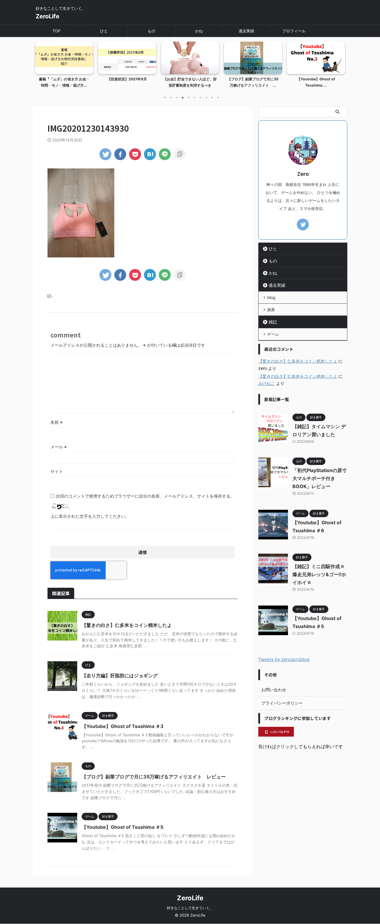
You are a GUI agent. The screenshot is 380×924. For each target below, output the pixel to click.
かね (199, 30)
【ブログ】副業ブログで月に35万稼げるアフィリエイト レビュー (154, 777)
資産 (271, 309)
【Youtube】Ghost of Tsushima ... (316, 82)
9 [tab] (212, 98)
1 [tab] (165, 98)
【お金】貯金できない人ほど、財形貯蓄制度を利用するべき (190, 82)
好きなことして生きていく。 (190, 908)
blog (271, 297)
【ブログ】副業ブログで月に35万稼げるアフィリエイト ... (252, 82)
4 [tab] (183, 98)
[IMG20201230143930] (150, 154)
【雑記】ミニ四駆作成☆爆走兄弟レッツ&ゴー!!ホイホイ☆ (319, 574)
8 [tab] (206, 98)
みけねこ (266, 383)
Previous (40, 68)
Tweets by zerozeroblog (283, 659)
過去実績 (246, 30)
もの (151, 30)
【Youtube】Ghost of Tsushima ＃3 (123, 726)
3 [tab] (177, 98)
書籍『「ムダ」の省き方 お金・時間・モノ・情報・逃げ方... (64, 82)
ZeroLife (47, 16)
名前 (56, 422)
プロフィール (293, 30)
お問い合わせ (273, 689)
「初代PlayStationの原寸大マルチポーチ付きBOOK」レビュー (319, 478)
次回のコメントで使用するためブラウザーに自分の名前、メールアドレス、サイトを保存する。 (145, 495)
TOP (56, 30)
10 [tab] (218, 98)
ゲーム (273, 334)
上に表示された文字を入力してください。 (89, 516)
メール (58, 446)
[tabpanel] (64, 66)
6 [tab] (194, 98)
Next (339, 68)
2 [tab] (171, 98)
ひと (104, 30)
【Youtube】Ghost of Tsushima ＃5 (122, 827)
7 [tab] (200, 98)
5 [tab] (188, 98)
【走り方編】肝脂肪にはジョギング (120, 675)
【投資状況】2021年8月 (127, 79)
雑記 (273, 321)
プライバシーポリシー (282, 702)
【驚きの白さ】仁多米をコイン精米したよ (127, 625)
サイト (56, 471)
